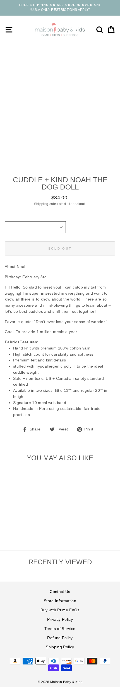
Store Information (60, 601)
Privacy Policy (60, 619)
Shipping (41, 204)
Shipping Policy (60, 647)
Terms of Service (59, 629)
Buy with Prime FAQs (59, 610)
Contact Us (60, 592)
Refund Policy (60, 638)
